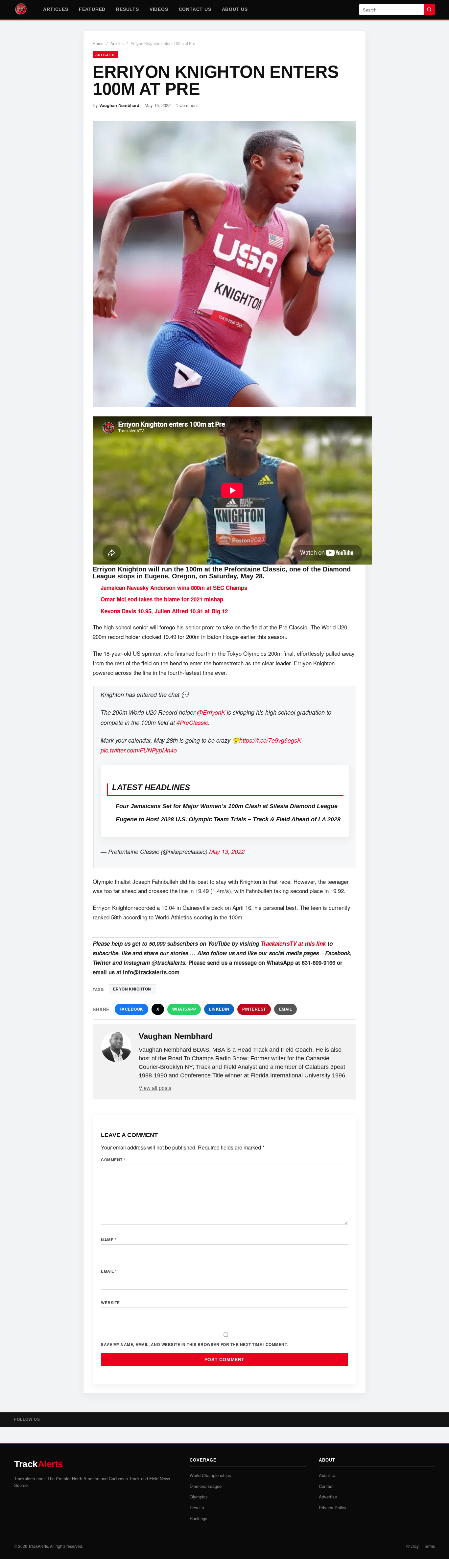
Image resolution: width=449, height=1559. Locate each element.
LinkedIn (219, 1009)
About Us (235, 9)
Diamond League (206, 1486)
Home (98, 43)
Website (110, 1303)
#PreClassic (192, 722)
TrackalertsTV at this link (293, 943)
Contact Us (195, 9)
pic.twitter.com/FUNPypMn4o (139, 750)
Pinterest (254, 1009)
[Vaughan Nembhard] (116, 1047)
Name (108, 1240)
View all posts (155, 1088)
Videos (159, 9)
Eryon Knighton (132, 989)
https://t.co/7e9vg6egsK (270, 740)
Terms (429, 1546)
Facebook (131, 1009)
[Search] (429, 9)
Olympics (199, 1496)
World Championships (210, 1475)
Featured (92, 9)
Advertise (328, 1496)
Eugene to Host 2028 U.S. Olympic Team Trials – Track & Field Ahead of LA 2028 (228, 819)
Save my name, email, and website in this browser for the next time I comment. (194, 1344)
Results (127, 9)
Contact (326, 1486)
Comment (113, 1160)
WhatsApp (184, 1009)
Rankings (198, 1518)
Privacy (412, 1546)
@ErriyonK (211, 712)
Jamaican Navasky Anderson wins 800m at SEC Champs (174, 588)
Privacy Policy (332, 1507)
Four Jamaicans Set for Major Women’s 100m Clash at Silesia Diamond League (227, 806)
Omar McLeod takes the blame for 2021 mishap (162, 599)
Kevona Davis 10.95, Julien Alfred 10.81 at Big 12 (164, 611)
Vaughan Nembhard (119, 105)
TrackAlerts (38, 1546)
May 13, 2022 (227, 851)
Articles (55, 9)
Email (285, 1009)
